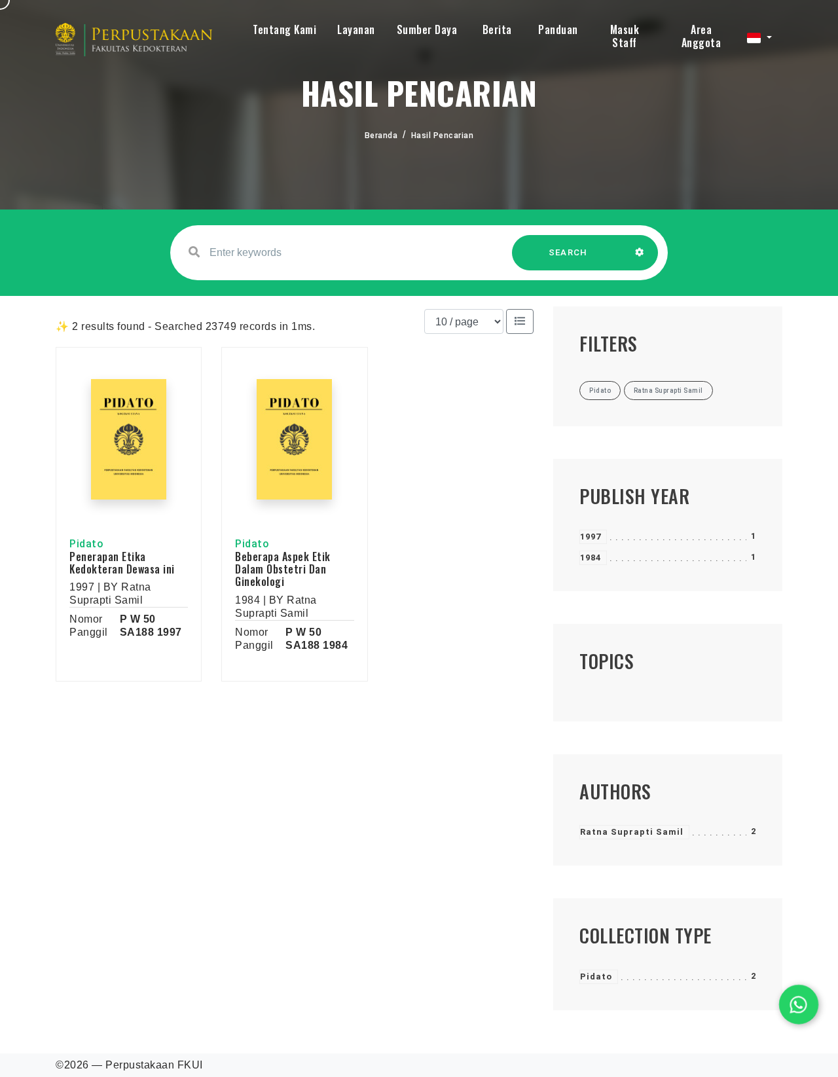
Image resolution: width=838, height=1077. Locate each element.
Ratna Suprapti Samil (631, 832)
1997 (590, 536)
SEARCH (568, 252)
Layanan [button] (356, 29)
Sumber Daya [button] (427, 29)
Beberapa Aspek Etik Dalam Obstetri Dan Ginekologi (283, 569)
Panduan (558, 29)
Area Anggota (701, 36)
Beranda (381, 135)
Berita (497, 29)
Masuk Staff (625, 36)
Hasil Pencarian (442, 135)
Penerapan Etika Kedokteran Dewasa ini (122, 563)
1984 (590, 557)
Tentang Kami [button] (284, 29)
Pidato (596, 976)
